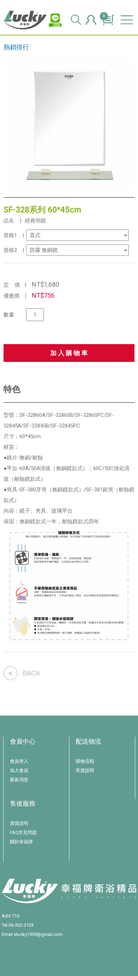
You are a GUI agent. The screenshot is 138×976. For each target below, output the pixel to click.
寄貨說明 (85, 770)
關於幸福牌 (21, 841)
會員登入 (19, 761)
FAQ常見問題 (23, 832)
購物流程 (85, 761)
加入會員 (19, 770)
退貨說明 (19, 823)
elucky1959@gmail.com (38, 934)
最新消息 (19, 779)
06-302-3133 (21, 925)
